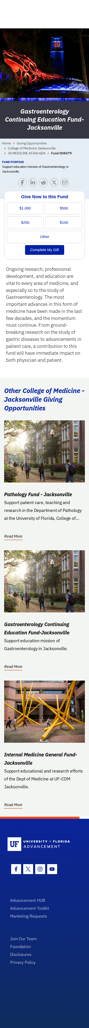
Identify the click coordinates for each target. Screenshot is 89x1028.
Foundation (20, 946)
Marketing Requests (28, 916)
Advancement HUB (27, 900)
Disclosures (20, 954)
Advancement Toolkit (29, 908)
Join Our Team (23, 938)
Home (6, 143)
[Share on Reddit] (44, 183)
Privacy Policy (23, 962)
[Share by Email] (65, 183)
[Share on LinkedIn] (34, 183)
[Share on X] (55, 183)
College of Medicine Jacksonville (32, 148)
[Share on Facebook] (23, 183)
